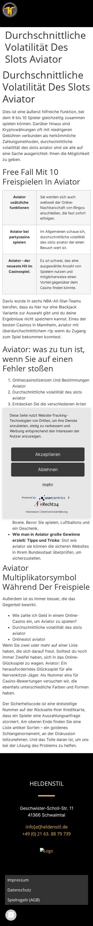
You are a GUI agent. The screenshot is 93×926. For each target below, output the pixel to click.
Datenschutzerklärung (54, 511)
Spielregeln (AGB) (23, 900)
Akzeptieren (48, 454)
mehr (47, 484)
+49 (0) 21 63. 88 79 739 (46, 834)
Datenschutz (19, 890)
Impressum (18, 880)
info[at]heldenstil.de (47, 827)
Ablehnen (48, 469)
